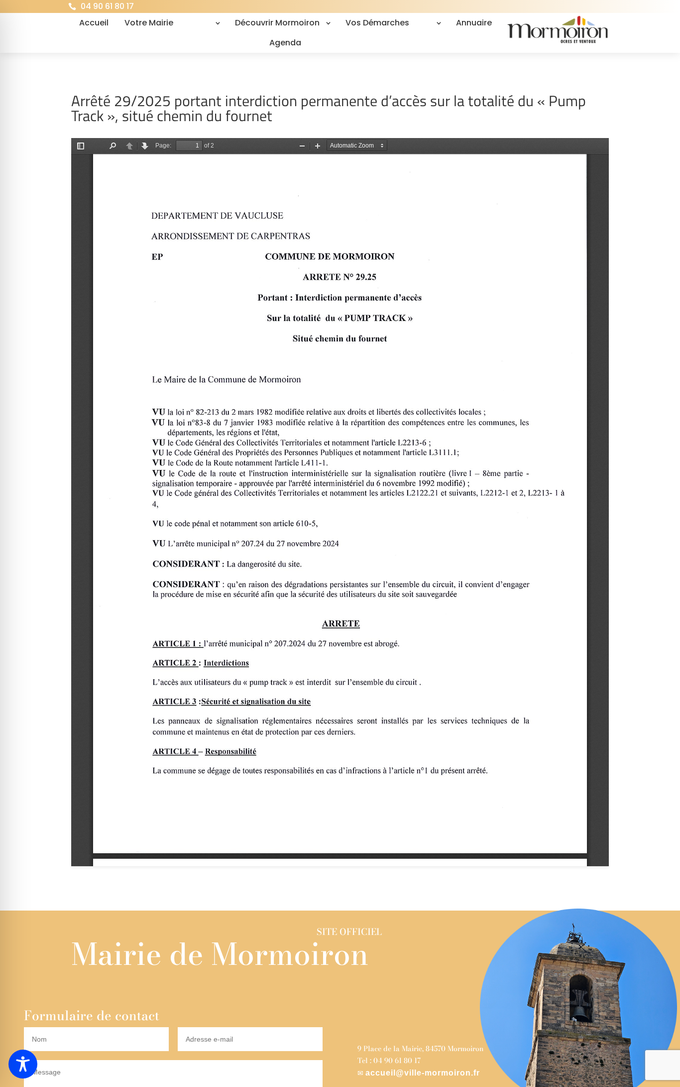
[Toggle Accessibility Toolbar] (22, 1064)
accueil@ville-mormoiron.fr (422, 1073)
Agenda (285, 42)
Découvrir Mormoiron (277, 22)
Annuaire (474, 22)
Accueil (94, 22)
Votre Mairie (148, 22)
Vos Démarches (377, 22)
